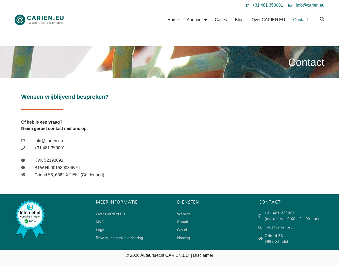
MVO (100, 222)
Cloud (182, 230)
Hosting (183, 238)
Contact (300, 19)
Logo (100, 230)
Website (184, 214)
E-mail (182, 222)
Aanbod (194, 19)
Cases (221, 19)
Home (173, 19)
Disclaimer (203, 255)
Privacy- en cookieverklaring (119, 238)
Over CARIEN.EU (268, 19)
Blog (239, 19)
